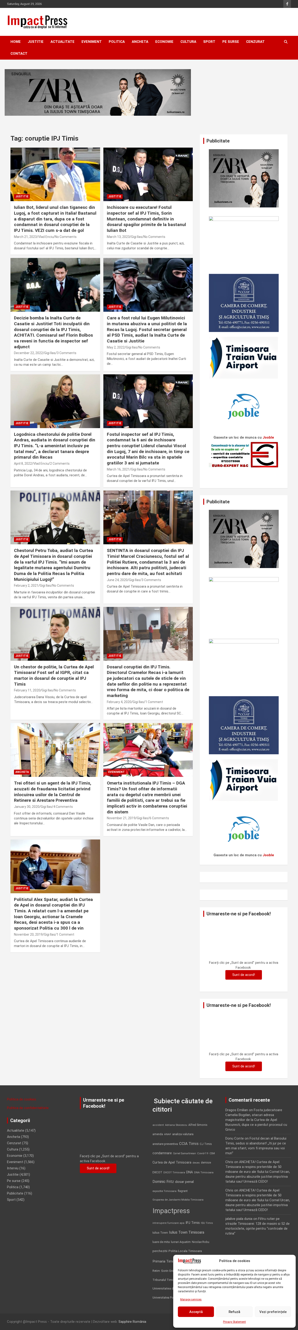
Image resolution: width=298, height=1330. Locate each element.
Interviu (12, 1168)
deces (196, 1162)
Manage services (191, 1299)
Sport (209, 42)
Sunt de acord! (243, 975)
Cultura (188, 42)
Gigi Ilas (136, 237)
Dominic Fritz (163, 1181)
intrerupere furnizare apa (168, 1223)
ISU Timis (207, 1223)
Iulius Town (160, 1232)
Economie (164, 42)
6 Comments (159, 818)
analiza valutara (182, 1134)
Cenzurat (255, 42)
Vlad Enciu (46, 237)
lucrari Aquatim (181, 1242)
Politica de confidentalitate (28, 1108)
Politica (117, 42)
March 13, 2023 (118, 237)
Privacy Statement (234, 1321)
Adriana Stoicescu (176, 1125)
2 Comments (60, 463)
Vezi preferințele (273, 1312)
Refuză (234, 1312)
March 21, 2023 (25, 237)
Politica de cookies (21, 1099)
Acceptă (196, 1312)
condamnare (162, 1153)
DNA (189, 1172)
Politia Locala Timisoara (185, 1251)
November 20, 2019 (28, 934)
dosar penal (184, 1182)
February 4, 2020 (119, 702)
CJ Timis (206, 1144)
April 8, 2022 (23, 463)
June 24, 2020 (117, 580)
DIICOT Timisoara (174, 1172)
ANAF (167, 1134)
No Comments (66, 237)
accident (158, 1125)
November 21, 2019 (121, 818)
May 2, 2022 (116, 347)
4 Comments (63, 807)
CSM (212, 1153)
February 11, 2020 (27, 690)
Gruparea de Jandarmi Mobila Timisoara (177, 1199)
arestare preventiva (165, 1144)
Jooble (268, 437)
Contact (18, 53)
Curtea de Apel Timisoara (171, 1162)
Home (15, 42)
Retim (156, 1270)
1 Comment (154, 702)
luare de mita (161, 1242)
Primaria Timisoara (167, 1261)
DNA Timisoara (203, 1172)
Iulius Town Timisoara (186, 1232)
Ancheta (140, 42)
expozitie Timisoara (164, 1191)
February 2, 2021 (26, 585)
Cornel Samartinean (184, 1153)
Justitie (36, 42)
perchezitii (159, 1251)
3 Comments (66, 353)
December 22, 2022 (28, 353)
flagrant (183, 1191)
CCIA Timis (189, 1143)
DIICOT (157, 1172)
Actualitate (62, 42)
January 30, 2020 (26, 807)
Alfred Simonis (197, 1125)
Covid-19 (202, 1153)
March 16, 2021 (118, 469)
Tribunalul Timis (163, 1280)
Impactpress (171, 1211)
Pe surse (230, 42)
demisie (206, 1162)
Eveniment (91, 42)
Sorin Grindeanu (172, 1270)
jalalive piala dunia (238, 1219)
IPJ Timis (193, 1223)
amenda (157, 1134)
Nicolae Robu (200, 1242)
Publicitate (15, 1193)
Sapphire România (132, 1322)
